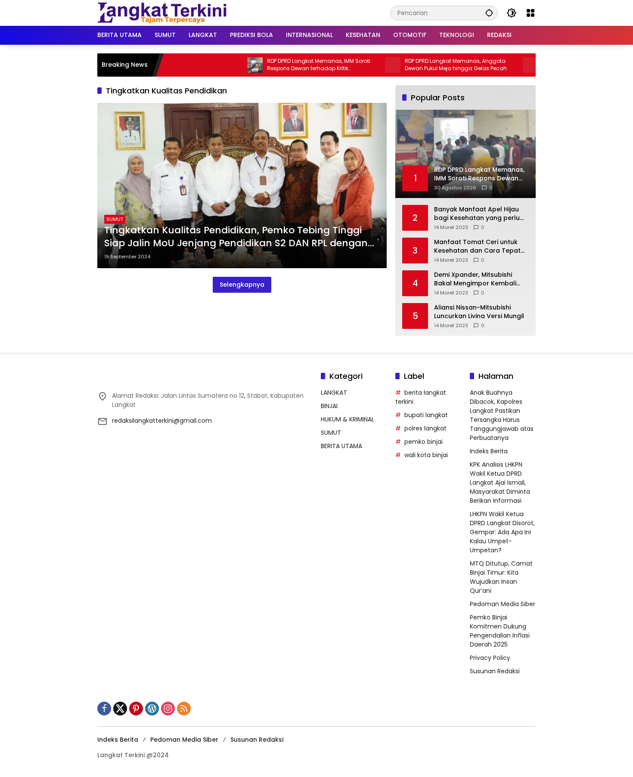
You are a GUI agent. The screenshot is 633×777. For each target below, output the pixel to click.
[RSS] (184, 708)
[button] (489, 13)
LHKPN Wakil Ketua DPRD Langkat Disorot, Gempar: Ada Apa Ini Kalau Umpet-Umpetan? (502, 532)
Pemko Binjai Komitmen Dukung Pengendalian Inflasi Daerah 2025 (500, 631)
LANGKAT (334, 392)
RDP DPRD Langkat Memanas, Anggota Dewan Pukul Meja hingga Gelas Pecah (433, 65)
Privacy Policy (490, 657)
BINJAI (329, 406)
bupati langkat (426, 415)
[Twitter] (120, 708)
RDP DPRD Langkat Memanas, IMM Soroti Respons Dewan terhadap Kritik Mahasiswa (296, 65)
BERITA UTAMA (341, 446)
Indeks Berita (489, 451)
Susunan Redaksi (495, 671)
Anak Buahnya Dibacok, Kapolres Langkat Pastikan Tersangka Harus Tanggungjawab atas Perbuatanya (502, 415)
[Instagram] (168, 708)
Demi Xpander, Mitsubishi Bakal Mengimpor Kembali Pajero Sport (475, 279)
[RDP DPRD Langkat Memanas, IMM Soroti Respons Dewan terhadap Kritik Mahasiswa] (232, 65)
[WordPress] (152, 708)
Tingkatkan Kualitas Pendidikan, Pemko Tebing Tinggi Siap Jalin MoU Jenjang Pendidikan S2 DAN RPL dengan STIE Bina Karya (236, 237)
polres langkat (425, 428)
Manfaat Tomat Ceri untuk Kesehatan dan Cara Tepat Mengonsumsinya (477, 246)
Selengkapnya (242, 284)
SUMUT (114, 219)
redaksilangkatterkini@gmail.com (162, 420)
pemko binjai (423, 441)
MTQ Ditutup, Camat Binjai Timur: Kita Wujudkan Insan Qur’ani (501, 577)
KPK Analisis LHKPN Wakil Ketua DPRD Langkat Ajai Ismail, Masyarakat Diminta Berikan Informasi (500, 482)
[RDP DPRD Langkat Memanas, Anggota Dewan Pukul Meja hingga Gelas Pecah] (370, 65)
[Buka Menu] (530, 13)
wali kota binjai (426, 455)
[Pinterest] (136, 708)
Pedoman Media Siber (502, 604)
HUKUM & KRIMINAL (347, 419)
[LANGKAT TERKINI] (162, 12)
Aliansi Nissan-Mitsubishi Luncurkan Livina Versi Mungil (479, 311)
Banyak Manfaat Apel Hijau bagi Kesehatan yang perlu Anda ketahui (477, 213)
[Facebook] (104, 708)
